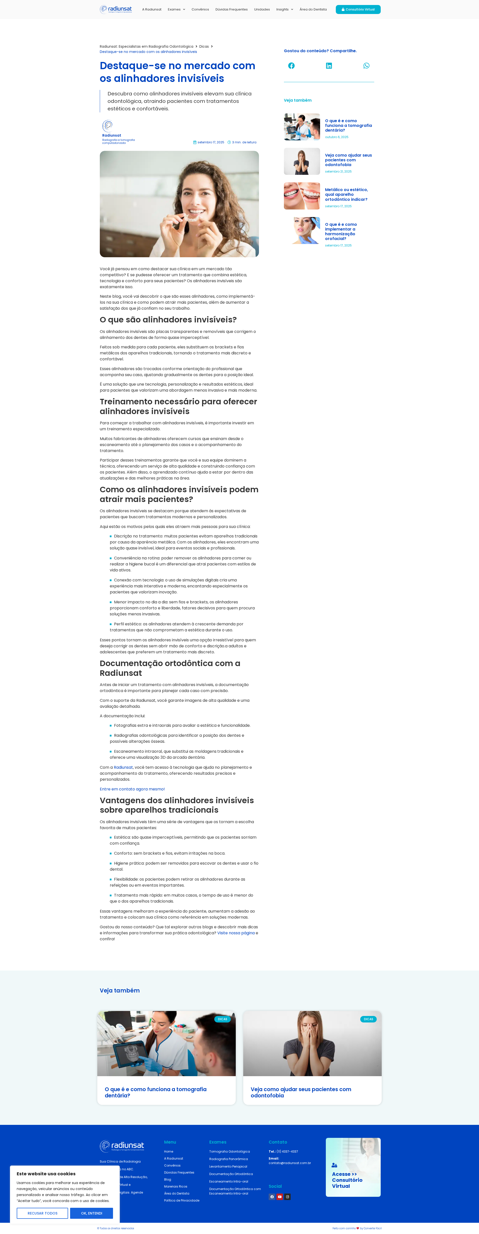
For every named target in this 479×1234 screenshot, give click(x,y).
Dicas (204, 46)
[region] (65, 1195)
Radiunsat (123, 767)
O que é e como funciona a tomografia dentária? (348, 125)
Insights (282, 9)
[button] (291, 65)
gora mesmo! (151, 789)
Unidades (262, 9)
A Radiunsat (151, 9)
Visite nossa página (236, 933)
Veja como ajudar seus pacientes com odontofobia (348, 160)
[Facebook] (272, 1197)
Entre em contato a (119, 789)
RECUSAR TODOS (42, 1213)
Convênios (200, 9)
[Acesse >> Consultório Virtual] (334, 1165)
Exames (174, 9)
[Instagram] (287, 1197)
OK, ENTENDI (91, 1213)
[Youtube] (279, 1197)
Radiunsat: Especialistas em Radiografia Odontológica (146, 46)
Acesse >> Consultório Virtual (347, 1180)
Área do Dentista (313, 9)
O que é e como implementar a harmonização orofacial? (341, 232)
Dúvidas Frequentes (232, 9)
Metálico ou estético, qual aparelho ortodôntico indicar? (346, 194)
